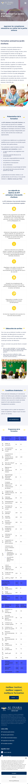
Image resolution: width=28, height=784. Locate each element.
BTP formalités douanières (6, 743)
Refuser (14, 777)
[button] (26, 758)
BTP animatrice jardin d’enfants (7, 732)
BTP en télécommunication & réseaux (9, 737)
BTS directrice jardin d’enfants (7, 734)
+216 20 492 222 (7, 756)
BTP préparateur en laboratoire (7, 740)
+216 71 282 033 (7, 752)
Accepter (14, 773)
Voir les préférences (14, 780)
